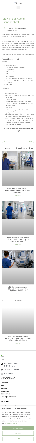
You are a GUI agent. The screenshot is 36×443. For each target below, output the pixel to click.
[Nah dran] (34, 407)
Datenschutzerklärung (11, 423)
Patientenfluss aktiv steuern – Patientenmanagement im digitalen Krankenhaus (18, 190)
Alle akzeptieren (18, 428)
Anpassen (18, 433)
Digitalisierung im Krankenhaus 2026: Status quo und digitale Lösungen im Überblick (18, 239)
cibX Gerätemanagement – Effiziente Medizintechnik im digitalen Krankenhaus (18, 289)
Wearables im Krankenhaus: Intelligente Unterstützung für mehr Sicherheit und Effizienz (18, 338)
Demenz (27, 41)
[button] (18, 7)
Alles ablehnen (18, 439)
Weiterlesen (18, 195)
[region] (18, 424)
